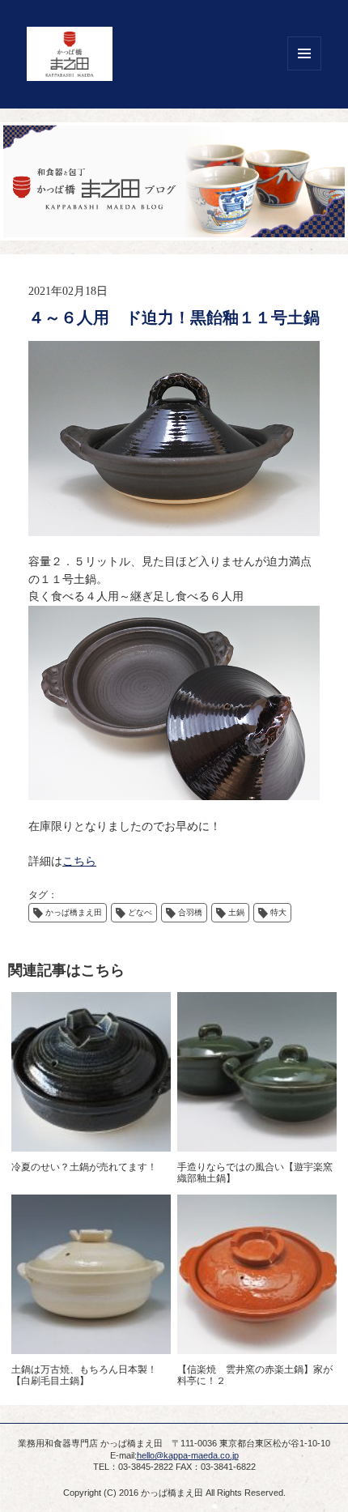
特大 (278, 912)
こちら (79, 861)
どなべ (140, 912)
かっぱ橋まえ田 (73, 912)
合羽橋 (190, 912)
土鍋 (236, 912)
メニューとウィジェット (304, 53)
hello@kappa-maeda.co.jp (188, 1455)
